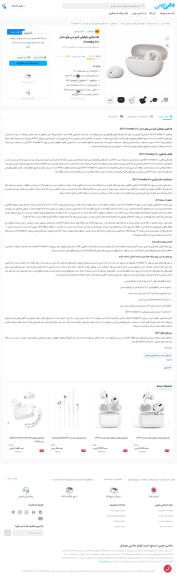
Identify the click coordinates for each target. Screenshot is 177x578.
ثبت (7, 532)
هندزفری (113, 23)
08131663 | (118, 479)
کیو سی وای (79, 31)
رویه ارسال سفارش (165, 515)
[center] (143, 6)
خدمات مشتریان (117, 505)
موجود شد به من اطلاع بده (27, 63)
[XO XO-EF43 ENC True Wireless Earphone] (110, 409)
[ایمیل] (40, 518)
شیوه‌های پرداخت (166, 521)
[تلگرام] (13, 512)
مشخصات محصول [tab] (138, 116)
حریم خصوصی (119, 526)
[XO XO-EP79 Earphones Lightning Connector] (68, 409)
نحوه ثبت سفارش (166, 510)
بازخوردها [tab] (113, 116)
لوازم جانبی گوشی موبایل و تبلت (132, 23)
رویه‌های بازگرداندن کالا (116, 515)
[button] (8, 423)
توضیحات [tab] (162, 116)
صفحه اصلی (165, 23)
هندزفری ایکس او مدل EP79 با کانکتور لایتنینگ (69, 437)
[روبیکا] (33, 512)
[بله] (40, 512)
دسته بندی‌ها (166, 13)
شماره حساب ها (166, 526)
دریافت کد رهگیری (117, 13)
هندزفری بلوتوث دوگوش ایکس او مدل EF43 (111, 437)
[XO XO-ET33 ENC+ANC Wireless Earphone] (152, 409)
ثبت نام (14, 6)
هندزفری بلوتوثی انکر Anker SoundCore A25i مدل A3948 (27, 439)
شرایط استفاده (119, 521)
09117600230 (108, 479)
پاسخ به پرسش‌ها (118, 510)
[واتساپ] (26, 512)
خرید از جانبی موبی (164, 505)
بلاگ (151, 13)
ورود (20, 6)
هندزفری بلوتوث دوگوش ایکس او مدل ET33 (152, 437)
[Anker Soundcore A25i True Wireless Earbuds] (26, 409)
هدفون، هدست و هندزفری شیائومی (158, 355)
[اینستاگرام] (20, 512)
